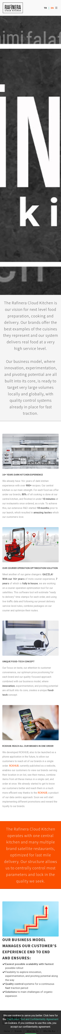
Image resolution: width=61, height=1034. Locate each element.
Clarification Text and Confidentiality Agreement (32, 1019)
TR (45, 7)
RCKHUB (14, 765)
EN (52, 7)
